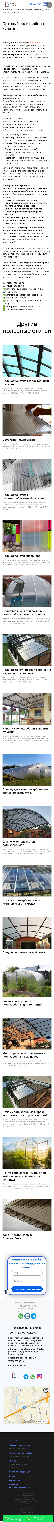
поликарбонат (35, 42)
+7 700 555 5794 (33, 4)
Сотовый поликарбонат (17, 1448)
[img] (27, 1316)
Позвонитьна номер (39, 1518)
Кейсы (12, 1476)
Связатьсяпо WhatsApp (15, 1518)
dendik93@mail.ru (17, 1365)
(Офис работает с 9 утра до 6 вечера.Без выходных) (26, 1352)
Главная (13, 1440)
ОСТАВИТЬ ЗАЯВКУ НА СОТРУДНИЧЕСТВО (27, 1289)
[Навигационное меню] (49, 5)
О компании (14, 1480)
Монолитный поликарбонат (19, 1456)
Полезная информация (19, 1472)
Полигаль (13, 1467)
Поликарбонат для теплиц (19, 1464)
